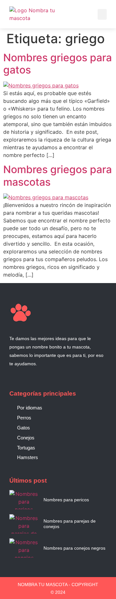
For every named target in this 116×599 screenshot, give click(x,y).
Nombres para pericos (66, 499)
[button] (102, 14)
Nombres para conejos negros (74, 548)
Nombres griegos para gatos (57, 63)
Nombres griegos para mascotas (57, 175)
